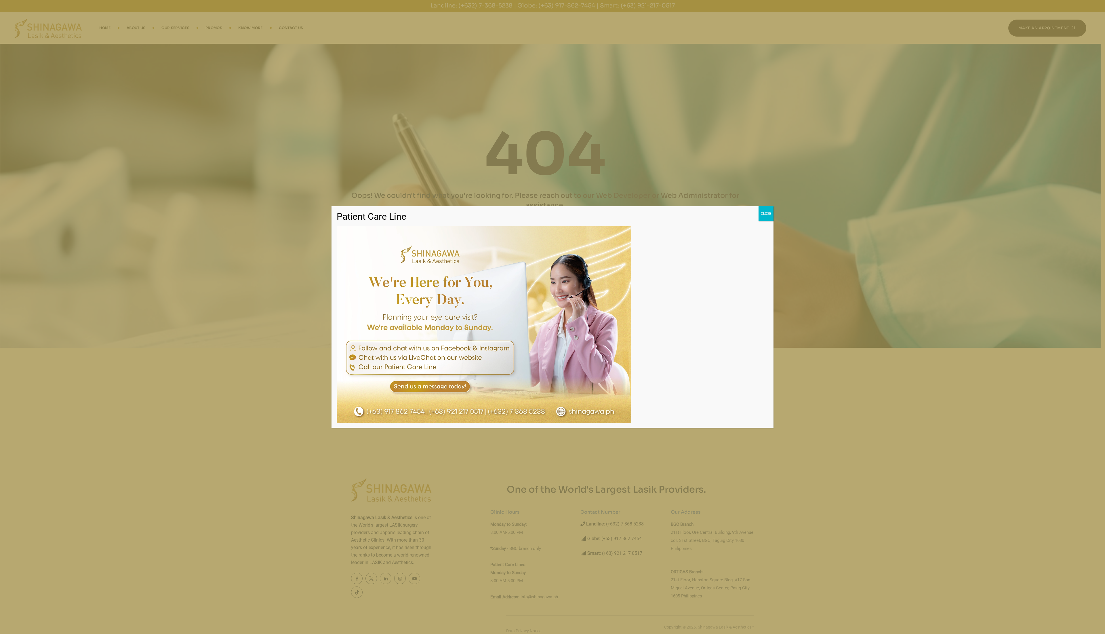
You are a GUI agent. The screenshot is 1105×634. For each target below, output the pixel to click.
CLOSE (766, 214)
